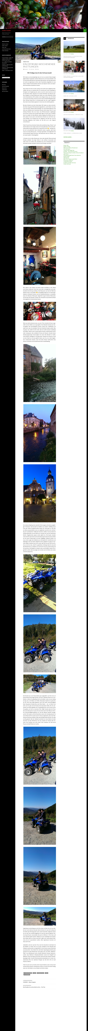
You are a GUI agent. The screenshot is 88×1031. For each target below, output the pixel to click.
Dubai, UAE (66, 95)
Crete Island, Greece (68, 161)
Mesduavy (4, 67)
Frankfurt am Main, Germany (70, 162)
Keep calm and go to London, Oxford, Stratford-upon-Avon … (7, 59)
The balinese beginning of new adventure (72, 155)
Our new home (67, 149)
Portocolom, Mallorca (68, 160)
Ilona (37, 69)
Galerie (26, 69)
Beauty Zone (4, 87)
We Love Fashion (5, 91)
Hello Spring (66, 157)
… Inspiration (70, 38)
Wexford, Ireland (68, 56)
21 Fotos (72, 112)
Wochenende (27, 974)
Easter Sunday (67, 156)
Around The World (5, 86)
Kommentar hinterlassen (69, 57)
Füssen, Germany (67, 133)
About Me (4, 84)
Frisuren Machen (5, 57)
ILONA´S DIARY (6, 30)
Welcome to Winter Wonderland (70, 147)
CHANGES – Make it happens (29, 981)
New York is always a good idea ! (70, 159)
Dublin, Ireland (67, 76)
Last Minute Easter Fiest (69, 114)
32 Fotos (72, 93)
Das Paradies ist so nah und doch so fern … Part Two (34, 986)
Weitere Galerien (68, 137)
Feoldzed (3, 64)
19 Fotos (72, 130)
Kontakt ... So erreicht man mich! (70, 151)
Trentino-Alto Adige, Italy (69, 150)
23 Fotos (72, 53)
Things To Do (26, 61)
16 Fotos (72, 73)
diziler (3, 70)
